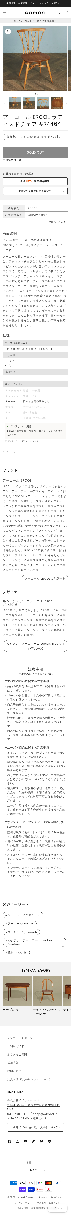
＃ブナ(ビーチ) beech (21, 932)
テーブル (9, 1010)
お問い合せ (14, 1071)
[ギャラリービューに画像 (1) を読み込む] (15, 103)
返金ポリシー (57, 1197)
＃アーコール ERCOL (19, 923)
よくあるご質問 (17, 1054)
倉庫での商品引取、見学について (35, 1127)
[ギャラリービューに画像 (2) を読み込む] (29, 103)
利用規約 (41, 1202)
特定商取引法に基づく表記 (44, 1208)
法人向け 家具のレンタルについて (29, 1079)
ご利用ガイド (15, 1046)
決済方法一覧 (14, 160)
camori (21, 1197)
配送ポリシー (55, 1202)
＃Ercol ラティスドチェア (23, 915)
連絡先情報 (22, 1208)
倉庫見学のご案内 (58, 221)
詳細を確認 (35, 181)
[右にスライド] (67, 103)
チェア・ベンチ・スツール (46, 1012)
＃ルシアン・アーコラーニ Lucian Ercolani (28, 942)
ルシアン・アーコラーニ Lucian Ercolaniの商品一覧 (35, 646)
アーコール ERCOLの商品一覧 (45, 579)
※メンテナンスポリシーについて (22, 441)
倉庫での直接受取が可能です (35, 191)
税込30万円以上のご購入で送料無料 (34, 21)
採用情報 (13, 1062)
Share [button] (11, 452)
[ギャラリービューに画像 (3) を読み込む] (43, 103)
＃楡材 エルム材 (16, 952)
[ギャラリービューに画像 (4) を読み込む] (57, 103)
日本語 (33, 1170)
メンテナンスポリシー (21, 1038)
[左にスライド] (4, 103)
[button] (5, 13)
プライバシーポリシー (23, 1202)
